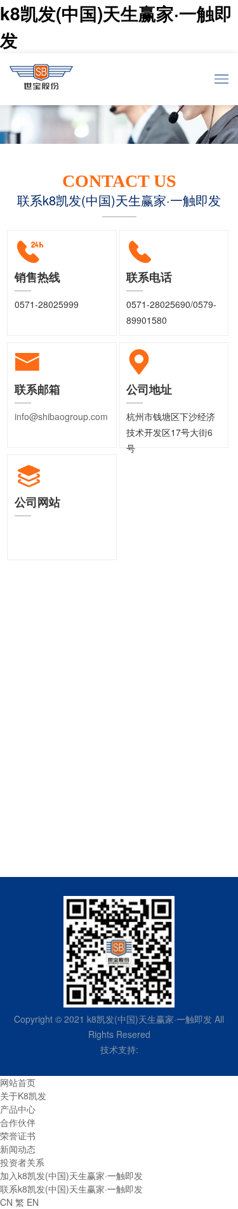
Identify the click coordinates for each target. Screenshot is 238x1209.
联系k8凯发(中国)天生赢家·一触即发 (71, 1188)
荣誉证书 (18, 1135)
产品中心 (18, 1109)
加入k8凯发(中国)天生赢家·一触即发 (71, 1175)
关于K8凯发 (23, 1095)
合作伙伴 (18, 1122)
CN (6, 1202)
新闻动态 (18, 1148)
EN (33, 1202)
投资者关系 (22, 1162)
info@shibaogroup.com (61, 416)
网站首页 (18, 1082)
